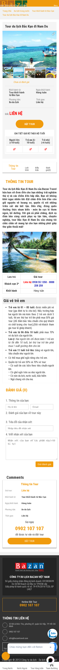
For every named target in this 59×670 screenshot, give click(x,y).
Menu (56, 5)
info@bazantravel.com (18, 638)
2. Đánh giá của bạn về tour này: (23, 413)
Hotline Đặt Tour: (29, 602)
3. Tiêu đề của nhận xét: (19, 422)
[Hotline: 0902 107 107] (6, 656)
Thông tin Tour (13, 167)
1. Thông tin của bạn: (17, 400)
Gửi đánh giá (44, 464)
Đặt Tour (29, 124)
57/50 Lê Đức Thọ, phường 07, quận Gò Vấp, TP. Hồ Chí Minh (32, 625)
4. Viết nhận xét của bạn (19, 434)
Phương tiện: (15, 99)
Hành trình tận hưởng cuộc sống (13, 5)
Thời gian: (40, 99)
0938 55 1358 (39, 282)
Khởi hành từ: (15, 90)
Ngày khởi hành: (43, 90)
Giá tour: (8, 490)
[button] (53, 33)
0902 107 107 (14, 632)
